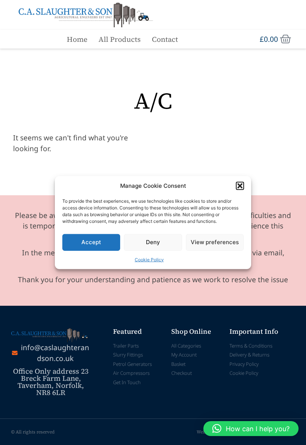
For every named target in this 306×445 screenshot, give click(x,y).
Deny (153, 242)
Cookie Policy (149, 259)
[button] (240, 186)
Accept (91, 242)
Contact (165, 39)
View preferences (215, 242)
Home (77, 39)
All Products (120, 39)
